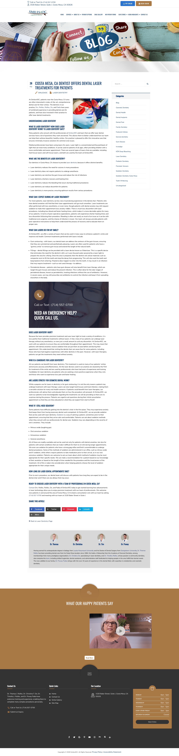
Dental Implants (121, 117)
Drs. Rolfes (40, 107)
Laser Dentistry (60, 93)
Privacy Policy (97, 752)
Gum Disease (120, 142)
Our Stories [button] (122, 14)
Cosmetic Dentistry (122, 108)
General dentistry (122, 137)
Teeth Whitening (122, 181)
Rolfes (47, 107)
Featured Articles (122, 132)
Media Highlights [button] (133, 14)
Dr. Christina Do (74, 556)
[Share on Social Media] (110, 737)
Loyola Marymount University (83, 551)
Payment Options (87, 14)
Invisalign (119, 147)
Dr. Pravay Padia (61, 561)
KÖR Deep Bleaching (123, 151)
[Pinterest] (84, 737)
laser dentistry (71, 162)
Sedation (60, 415)
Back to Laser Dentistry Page (41, 521)
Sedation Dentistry (122, 171)
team (48, 558)
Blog (117, 103)
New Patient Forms (110, 14)
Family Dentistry (121, 127)
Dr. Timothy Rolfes (110, 556)
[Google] (79, 737)
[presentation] (91, 629)
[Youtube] (89, 737)
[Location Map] (110, 715)
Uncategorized (121, 186)
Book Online (144, 3)
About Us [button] (76, 14)
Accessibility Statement (112, 752)
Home (62, 14)
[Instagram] (94, 737)
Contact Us (144, 14)
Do (51, 107)
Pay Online (128, 3)
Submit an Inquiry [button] (16, 712)
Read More (89, 657)
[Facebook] (69, 737)
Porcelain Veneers (122, 166)
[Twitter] (74, 737)
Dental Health (121, 112)
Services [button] (68, 14)
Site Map (55, 703)
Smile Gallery (98, 14)
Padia (59, 107)
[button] (37, 509)
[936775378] (121, 631)
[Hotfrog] (100, 737)
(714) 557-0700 (49, 2)
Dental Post (120, 122)
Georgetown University (129, 551)
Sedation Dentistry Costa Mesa (126, 176)
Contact (32, 488)
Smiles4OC (42, 93)
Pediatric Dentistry (122, 161)
